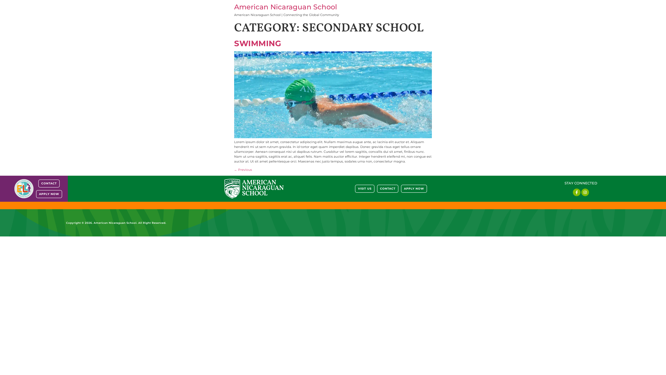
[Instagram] (585, 192)
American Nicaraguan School (285, 7)
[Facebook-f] (576, 192)
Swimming (257, 43)
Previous (243, 170)
